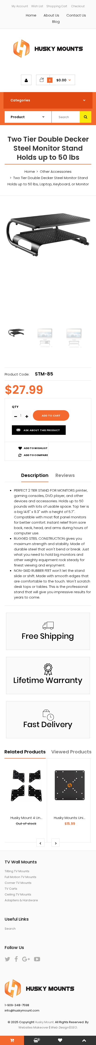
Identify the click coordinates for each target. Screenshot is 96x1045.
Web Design (60, 1027)
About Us (51, 15)
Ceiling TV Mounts (18, 894)
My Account (20, 6)
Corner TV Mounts (18, 883)
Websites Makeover (33, 1027)
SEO (74, 1027)
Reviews (65, 475)
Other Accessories (56, 171)
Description (34, 475)
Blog (56, 21)
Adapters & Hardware (21, 900)
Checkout (78, 6)
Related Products (25, 752)
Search (10, 928)
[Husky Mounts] (48, 56)
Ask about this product (42, 430)
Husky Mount (44, 1022)
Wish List (37, 6)
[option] (48, 233)
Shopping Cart (56, 6)
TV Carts (11, 888)
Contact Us (76, 15)
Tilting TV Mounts (17, 871)
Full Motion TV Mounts (20, 877)
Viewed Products (71, 752)
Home (31, 15)
